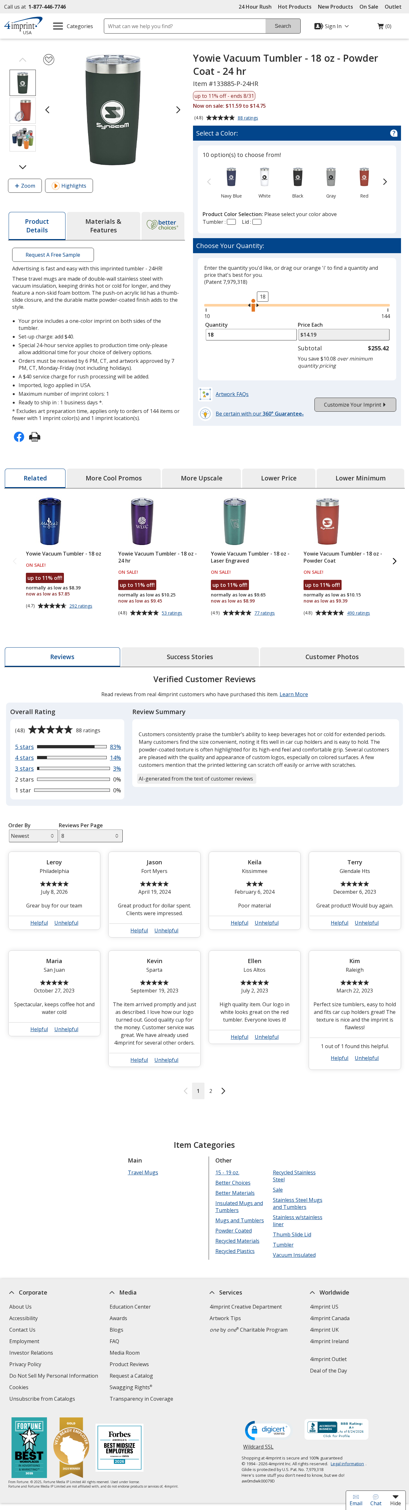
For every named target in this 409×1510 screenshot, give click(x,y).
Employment (24, 1341)
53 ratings (173, 613)
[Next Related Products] (394, 561)
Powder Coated (233, 1230)
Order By (19, 825)
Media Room (125, 1352)
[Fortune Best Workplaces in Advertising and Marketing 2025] (29, 1448)
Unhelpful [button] (66, 922)
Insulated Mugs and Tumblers (239, 1207)
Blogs (116, 1329)
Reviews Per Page (81, 825)
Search (283, 26)
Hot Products (295, 6)
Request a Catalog (131, 1375)
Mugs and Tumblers (239, 1220)
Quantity (216, 324)
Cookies (19, 1388)
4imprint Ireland (329, 1341)
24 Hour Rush (255, 6)
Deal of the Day (328, 1370)
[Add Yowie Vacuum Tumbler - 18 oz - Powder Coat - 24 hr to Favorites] (48, 59)
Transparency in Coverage (142, 1399)
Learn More (293, 694)
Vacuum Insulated (294, 1254)
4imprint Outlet (328, 1359)
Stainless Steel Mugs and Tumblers (297, 1203)
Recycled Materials (237, 1240)
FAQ (114, 1341)
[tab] (37, 226)
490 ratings (359, 613)
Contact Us (22, 1329)
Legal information (347, 1464)
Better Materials (235, 1192)
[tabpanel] (204, 886)
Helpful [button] (39, 922)
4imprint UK (324, 1329)
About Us (20, 1306)
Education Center (130, 1306)
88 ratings (249, 118)
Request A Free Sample (53, 254)
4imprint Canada (330, 1318)
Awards (118, 1318)
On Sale (368, 6)
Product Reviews (129, 1364)
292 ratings (81, 606)
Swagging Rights (131, 1387)
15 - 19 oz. (227, 1172)
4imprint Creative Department (246, 1306)
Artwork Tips (225, 1318)
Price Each (310, 324)
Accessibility (23, 1318)
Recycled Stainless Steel (294, 1176)
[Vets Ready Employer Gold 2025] (71, 1448)
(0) (384, 28)
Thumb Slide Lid (292, 1234)
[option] (231, 182)
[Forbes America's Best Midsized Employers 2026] (119, 1448)
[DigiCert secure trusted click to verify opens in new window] (269, 1431)
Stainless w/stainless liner (297, 1221)
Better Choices (233, 1182)
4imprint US (324, 1306)
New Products (335, 6)
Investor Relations (32, 1353)
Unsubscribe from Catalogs (43, 1399)
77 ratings (265, 613)
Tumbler (283, 1244)
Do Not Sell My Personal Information (54, 1376)
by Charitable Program (249, 1329)
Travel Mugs (143, 1172)
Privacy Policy (26, 1365)
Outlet (395, 6)
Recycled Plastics (235, 1251)
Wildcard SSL (258, 1449)
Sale (277, 1189)
